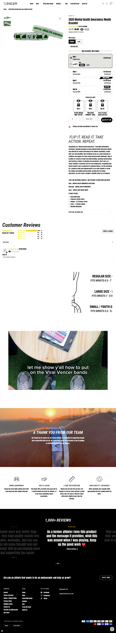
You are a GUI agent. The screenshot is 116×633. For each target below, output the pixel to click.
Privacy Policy (8, 601)
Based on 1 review (8, 233)
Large (78, 41)
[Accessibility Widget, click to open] (2, 631)
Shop (37, 4)
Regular (72, 41)
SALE (66, 4)
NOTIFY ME (107, 120)
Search (6, 592)
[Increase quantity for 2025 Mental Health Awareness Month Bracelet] (75, 119)
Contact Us (7, 607)
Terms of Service (8, 595)
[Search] (103, 3)
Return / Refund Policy (10, 598)
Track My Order (74, 4)
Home (31, 4)
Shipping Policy (8, 604)
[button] (74, 26)
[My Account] (106, 3)
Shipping (71, 32)
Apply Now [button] (106, 577)
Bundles (58, 4)
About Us (84, 4)
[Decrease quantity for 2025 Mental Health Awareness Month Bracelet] (70, 119)
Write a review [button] (108, 231)
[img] (13, 249)
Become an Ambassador (11, 610)
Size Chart (6, 612)
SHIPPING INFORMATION (76, 212)
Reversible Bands (48, 4)
